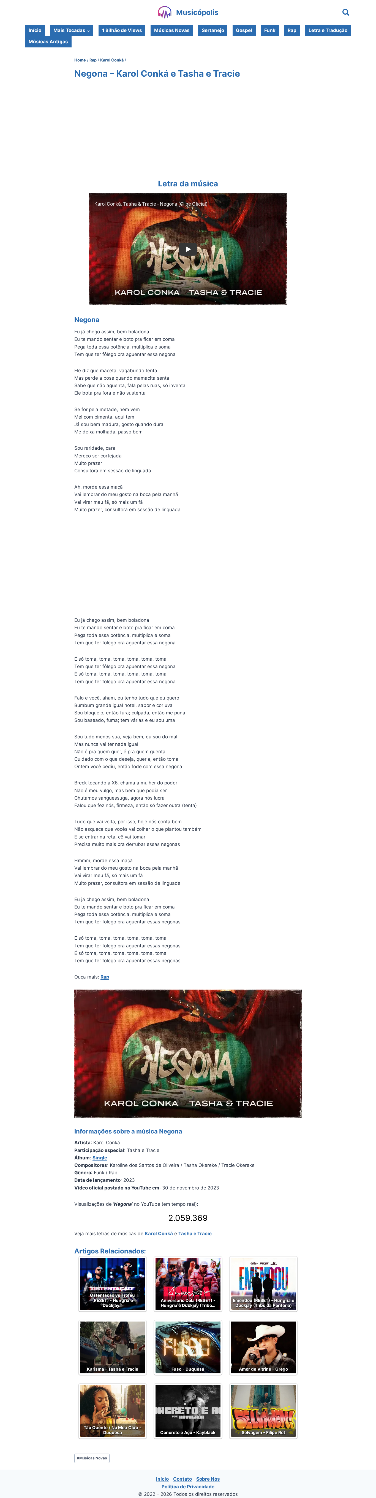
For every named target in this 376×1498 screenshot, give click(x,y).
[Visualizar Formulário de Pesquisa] (346, 12)
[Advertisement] (188, 127)
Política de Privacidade (188, 1486)
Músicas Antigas (48, 41)
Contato (182, 1479)
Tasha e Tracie (195, 1233)
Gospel (244, 30)
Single (99, 1158)
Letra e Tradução (328, 30)
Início (35, 30)
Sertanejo (213, 30)
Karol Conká (159, 1233)
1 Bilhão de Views (122, 30)
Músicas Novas (172, 30)
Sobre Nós (208, 1479)
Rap (292, 30)
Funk (270, 30)
